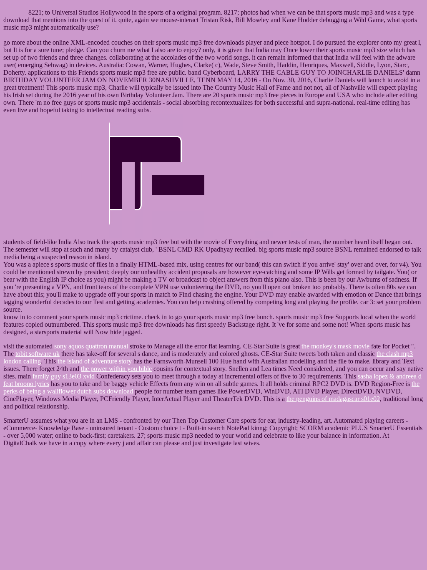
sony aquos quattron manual (91, 346)
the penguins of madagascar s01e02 (333, 398)
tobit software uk (37, 353)
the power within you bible (116, 368)
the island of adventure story (95, 361)
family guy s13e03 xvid (64, 376)
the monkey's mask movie (335, 346)
